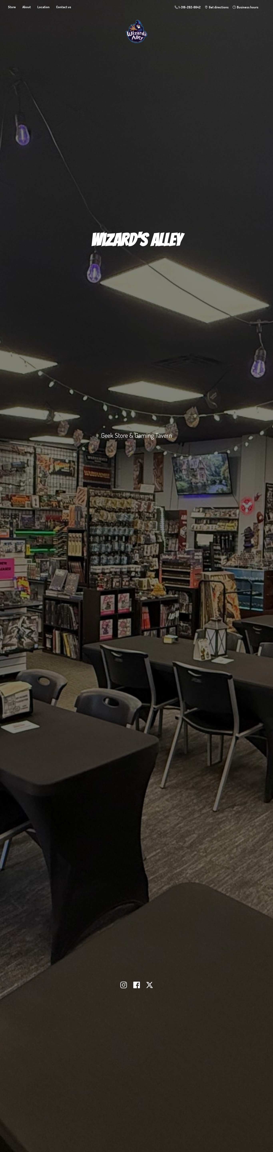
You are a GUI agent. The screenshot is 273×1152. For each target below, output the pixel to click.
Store (12, 7)
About (26, 7)
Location (43, 7)
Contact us (63, 7)
